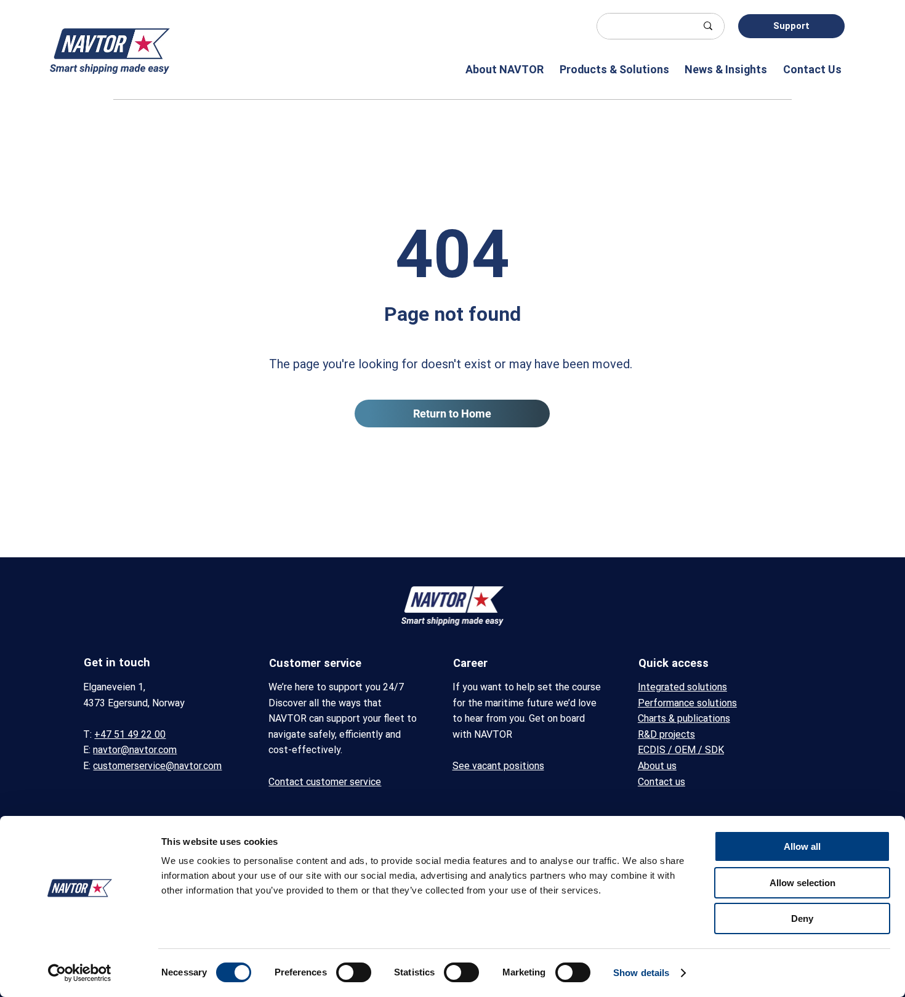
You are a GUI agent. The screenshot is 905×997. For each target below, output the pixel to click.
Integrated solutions (682, 687)
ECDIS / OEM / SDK (681, 750)
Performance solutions (687, 703)
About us (657, 766)
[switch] (353, 972)
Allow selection (802, 883)
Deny (802, 918)
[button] (500, 69)
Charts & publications (684, 718)
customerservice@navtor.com (157, 766)
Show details (641, 972)
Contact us (661, 782)
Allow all (802, 846)
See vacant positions (498, 766)
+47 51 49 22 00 (130, 734)
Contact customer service (324, 782)
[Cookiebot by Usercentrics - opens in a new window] (80, 973)
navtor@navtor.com (135, 750)
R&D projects (666, 734)
